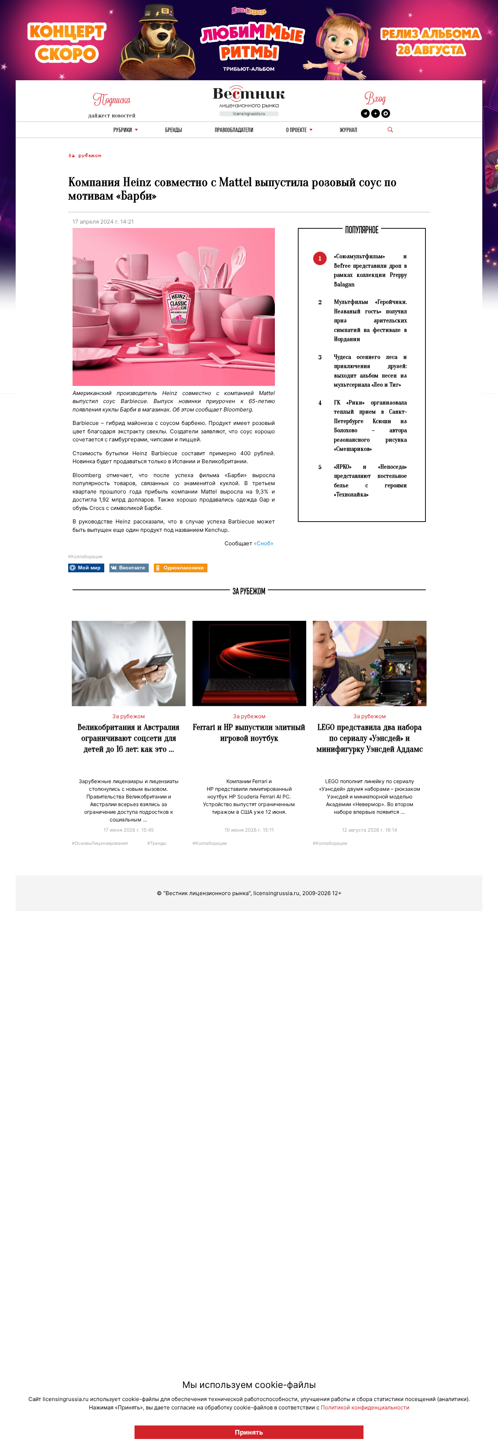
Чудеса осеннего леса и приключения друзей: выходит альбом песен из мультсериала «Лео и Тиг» (370, 370)
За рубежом (84, 155)
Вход (375, 98)
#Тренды (156, 842)
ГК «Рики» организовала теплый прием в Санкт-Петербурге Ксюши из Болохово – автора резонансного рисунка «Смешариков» (370, 426)
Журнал (348, 130)
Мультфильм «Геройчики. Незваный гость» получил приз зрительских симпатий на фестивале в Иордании (370, 320)
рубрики (122, 130)
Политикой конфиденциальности (365, 1407)
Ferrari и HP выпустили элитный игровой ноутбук (249, 732)
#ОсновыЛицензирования (100, 842)
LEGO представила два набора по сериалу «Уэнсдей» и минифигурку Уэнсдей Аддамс (369, 738)
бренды (173, 130)
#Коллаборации (85, 556)
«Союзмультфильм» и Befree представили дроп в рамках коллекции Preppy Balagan (370, 270)
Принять (249, 1432)
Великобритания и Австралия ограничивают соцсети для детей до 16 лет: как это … (128, 738)
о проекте (296, 130)
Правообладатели (234, 130)
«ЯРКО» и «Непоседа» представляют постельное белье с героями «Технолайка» (370, 480)
